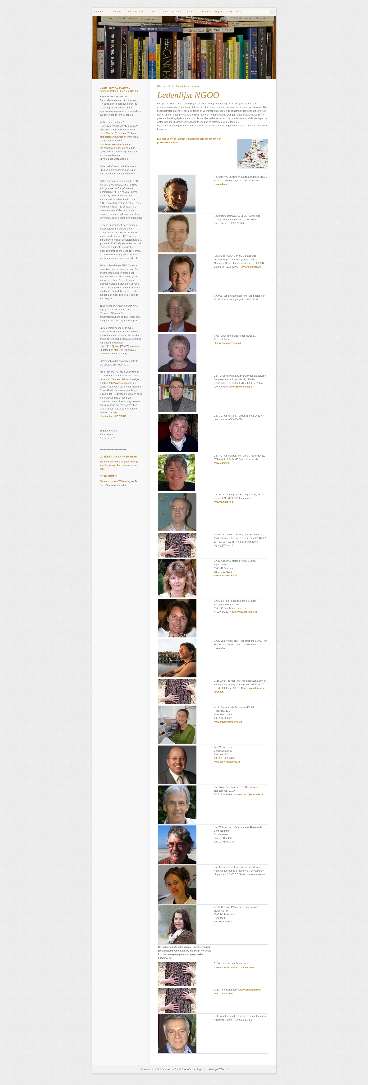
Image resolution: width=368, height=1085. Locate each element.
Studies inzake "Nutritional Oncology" (180, 1069)
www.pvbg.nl (220, 184)
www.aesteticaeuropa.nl (227, 761)
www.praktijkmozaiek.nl (250, 794)
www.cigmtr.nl (221, 463)
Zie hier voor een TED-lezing (115, 481)
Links (155, 11)
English (219, 11)
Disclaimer (204, 11)
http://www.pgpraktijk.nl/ (244, 611)
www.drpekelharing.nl (240, 386)
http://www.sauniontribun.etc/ (115, 144)
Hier (102, 346)
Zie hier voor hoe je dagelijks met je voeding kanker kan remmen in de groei (119, 465)
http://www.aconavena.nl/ (227, 343)
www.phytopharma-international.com (234, 967)
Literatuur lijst (101, 11)
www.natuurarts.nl (251, 266)
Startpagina (181, 86)
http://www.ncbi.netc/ (120, 383)
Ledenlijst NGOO (217, 1069)
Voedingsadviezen (137, 11)
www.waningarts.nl (224, 502)
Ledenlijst (118, 11)
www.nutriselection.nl (225, 575)
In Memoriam (234, 11)
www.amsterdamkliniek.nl (228, 721)
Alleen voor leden (172, 11)
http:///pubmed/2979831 (112, 416)
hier (117, 346)
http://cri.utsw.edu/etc (112, 137)
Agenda (190, 11)
